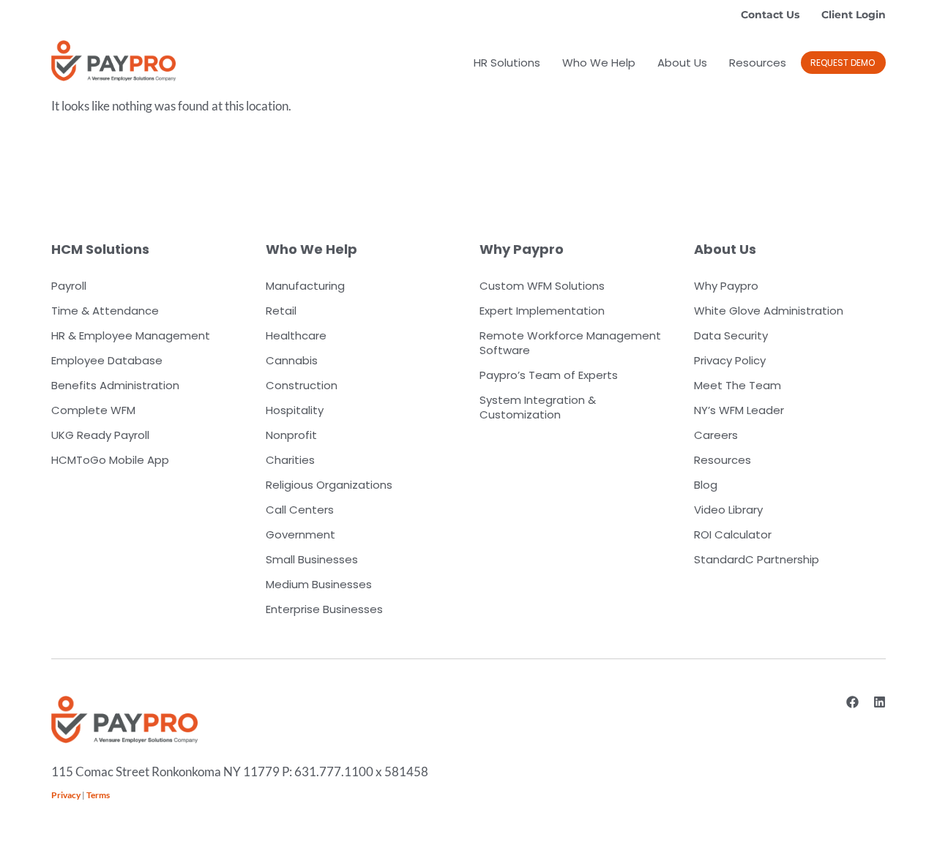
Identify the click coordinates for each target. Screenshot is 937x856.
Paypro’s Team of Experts (548, 375)
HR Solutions (507, 62)
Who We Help (598, 62)
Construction (301, 385)
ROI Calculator (733, 534)
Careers (716, 435)
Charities (290, 460)
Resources (757, 62)
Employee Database (107, 360)
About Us (682, 62)
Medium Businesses (319, 584)
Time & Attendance (105, 310)
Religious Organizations (329, 484)
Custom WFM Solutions (542, 285)
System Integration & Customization (537, 407)
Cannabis (292, 360)
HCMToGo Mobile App (110, 460)
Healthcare (296, 335)
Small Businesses (312, 559)
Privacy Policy (730, 360)
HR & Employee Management (130, 335)
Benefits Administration (115, 385)
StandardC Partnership (756, 559)
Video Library (728, 509)
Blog (705, 484)
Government (300, 534)
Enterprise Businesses (324, 609)
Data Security (731, 335)
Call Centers (300, 509)
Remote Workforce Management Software (570, 343)
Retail (281, 310)
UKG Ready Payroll (100, 435)
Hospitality (295, 410)
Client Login (853, 14)
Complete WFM (93, 410)
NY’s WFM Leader (739, 410)
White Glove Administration (768, 310)
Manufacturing (305, 285)
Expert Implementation (542, 310)
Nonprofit (291, 435)
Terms (98, 794)
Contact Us (770, 14)
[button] (843, 62)
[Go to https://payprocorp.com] (113, 60)
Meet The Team (737, 385)
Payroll (68, 285)
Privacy (66, 794)
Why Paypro (726, 285)
